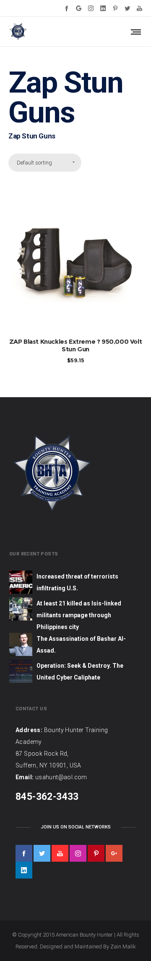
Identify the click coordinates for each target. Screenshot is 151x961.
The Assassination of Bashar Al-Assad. (81, 644)
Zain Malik (123, 946)
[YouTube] (139, 8)
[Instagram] (91, 8)
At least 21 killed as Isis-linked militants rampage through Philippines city (78, 615)
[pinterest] (96, 853)
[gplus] (114, 853)
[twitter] (42, 853)
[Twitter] (127, 8)
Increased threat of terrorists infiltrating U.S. (77, 582)
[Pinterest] (115, 8)
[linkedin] (24, 870)
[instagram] (78, 853)
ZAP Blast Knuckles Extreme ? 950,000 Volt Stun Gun (75, 345)
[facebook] (24, 853)
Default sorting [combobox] (34, 162)
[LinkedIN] (103, 8)
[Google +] (79, 8)
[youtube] (60, 853)
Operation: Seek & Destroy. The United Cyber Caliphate (79, 671)
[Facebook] (66, 8)
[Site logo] (17, 31)
